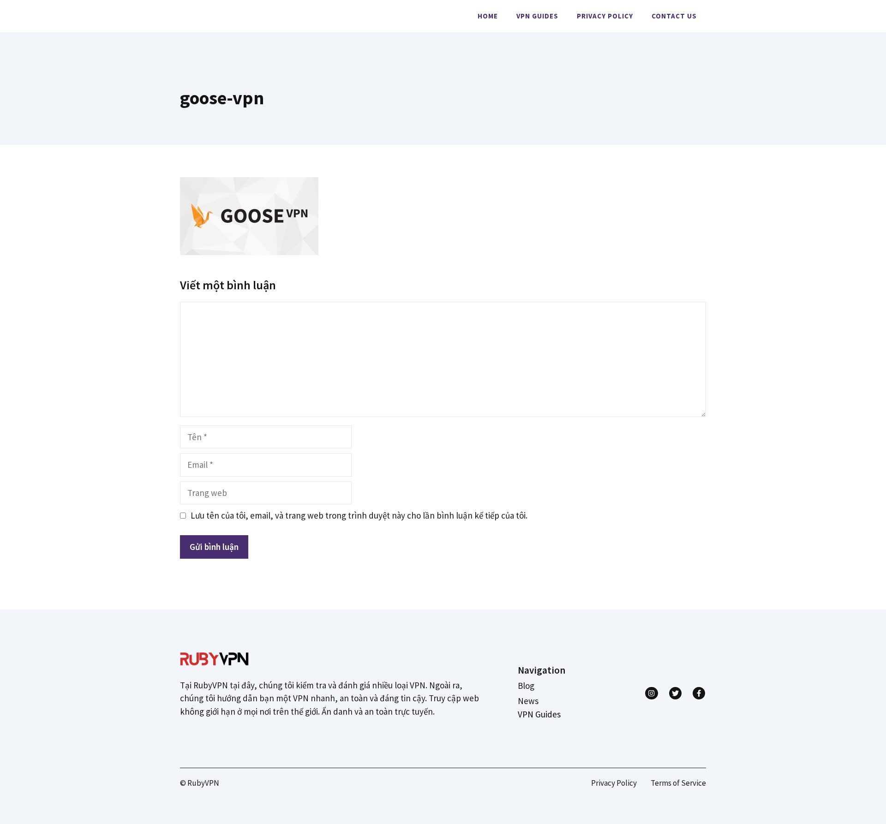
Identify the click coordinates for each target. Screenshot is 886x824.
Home (488, 16)
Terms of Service (678, 783)
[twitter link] (675, 693)
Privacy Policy (605, 16)
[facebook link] (699, 693)
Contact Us (674, 16)
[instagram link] (651, 693)
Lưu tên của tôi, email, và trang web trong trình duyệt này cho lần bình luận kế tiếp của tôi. (359, 515)
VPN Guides (537, 16)
